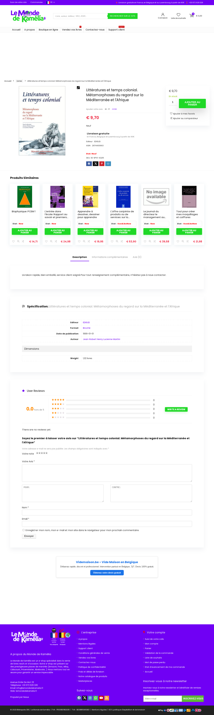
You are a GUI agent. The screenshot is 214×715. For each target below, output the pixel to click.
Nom (25, 507)
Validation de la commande (159, 653)
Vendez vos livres (72, 29)
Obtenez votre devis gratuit (107, 572)
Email (25, 518)
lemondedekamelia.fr (26, 691)
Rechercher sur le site (122, 16)
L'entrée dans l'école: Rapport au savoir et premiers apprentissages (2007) (56, 217)
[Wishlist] (178, 15)
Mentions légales (86, 643)
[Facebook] (79, 698)
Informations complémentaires (110, 257)
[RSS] (106, 698)
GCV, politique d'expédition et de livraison (126, 709)
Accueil (16, 29)
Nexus (26, 697)
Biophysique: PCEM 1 (23, 211)
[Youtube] (101, 698)
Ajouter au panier (192, 103)
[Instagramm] (90, 698)
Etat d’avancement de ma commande (165, 667)
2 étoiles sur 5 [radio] (38, 453)
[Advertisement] (107, 54)
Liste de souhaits (153, 657)
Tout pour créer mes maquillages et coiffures (187, 214)
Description (79, 257)
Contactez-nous (95, 29)
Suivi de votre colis (18, 2)
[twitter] (84, 698)
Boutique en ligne (48, 29)
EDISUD (86, 322)
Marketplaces (85, 681)
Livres (19, 81)
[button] (78, 87)
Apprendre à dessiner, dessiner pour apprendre (89, 214)
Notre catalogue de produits (92, 676)
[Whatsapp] (95, 698)
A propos (29, 29)
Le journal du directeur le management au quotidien (154, 216)
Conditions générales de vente (94, 653)
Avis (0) (137, 257)
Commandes (36, 2)
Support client (116, 29)
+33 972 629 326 (196, 2)
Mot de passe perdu (155, 662)
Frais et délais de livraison (91, 671)
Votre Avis (28, 461)
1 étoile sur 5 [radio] (37, 453)
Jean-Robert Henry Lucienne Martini (101, 339)
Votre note (28, 453)
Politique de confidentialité (92, 667)
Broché (86, 328)
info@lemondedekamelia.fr (29, 688)
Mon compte (151, 643)
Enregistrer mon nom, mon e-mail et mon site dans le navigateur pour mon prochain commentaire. (82, 530)
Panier (148, 648)
